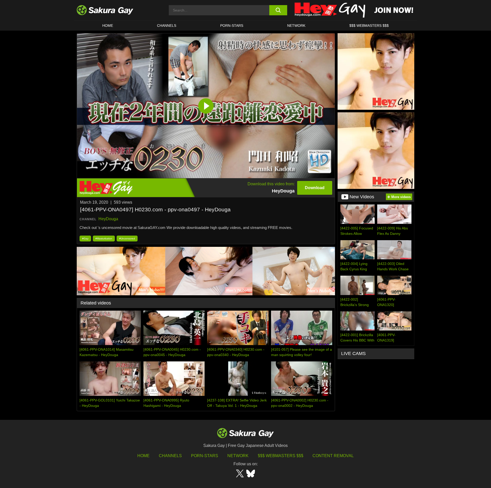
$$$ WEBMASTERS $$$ (369, 25)
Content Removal (333, 456)
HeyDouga (108, 219)
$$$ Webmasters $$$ (280, 456)
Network (296, 25)
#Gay (85, 238)
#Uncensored (127, 238)
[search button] (278, 10)
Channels (166, 25)
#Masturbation (103, 238)
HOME (107, 25)
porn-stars (231, 25)
